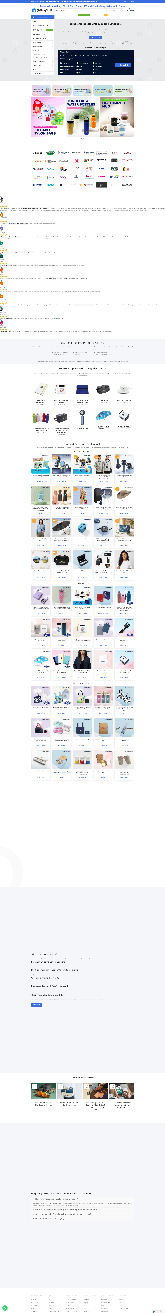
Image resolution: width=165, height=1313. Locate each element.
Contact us (38, 481)
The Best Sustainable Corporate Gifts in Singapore (121, 1105)
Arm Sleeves (65, 69)
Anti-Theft (98, 63)
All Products (65, 63)
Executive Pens (105, 1302)
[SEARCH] (122, 10)
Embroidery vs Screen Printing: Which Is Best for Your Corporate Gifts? (95, 1106)
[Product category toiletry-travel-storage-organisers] (61, 422)
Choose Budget (65, 52)
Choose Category (66, 59)
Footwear (86, 1311)
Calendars (104, 1299)
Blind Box (51, 1305)
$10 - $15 (86, 56)
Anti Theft (34, 1299)
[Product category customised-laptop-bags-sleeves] (82, 393)
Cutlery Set (34, 1308)
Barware (97, 69)
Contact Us (36, 1004)
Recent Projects (123, 1305)
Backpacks (51, 1302)
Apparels (86, 1299)
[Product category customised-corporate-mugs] (124, 392)
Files (102, 1305)
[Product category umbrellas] (103, 419)
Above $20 (105, 56)
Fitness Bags (34, 1311)
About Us (121, 1299)
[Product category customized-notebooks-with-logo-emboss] (40, 393)
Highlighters (104, 1308)
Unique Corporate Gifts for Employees (69, 1103)
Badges (80, 69)
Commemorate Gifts (54, 1311)
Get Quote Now (95, 37)
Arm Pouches (98, 66)
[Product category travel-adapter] (124, 418)
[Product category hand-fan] (82, 420)
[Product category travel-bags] (103, 392)
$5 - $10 (77, 56)
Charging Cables (70, 1302)
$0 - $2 (62, 56)
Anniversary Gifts (83, 63)
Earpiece (68, 1305)
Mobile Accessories (71, 1311)
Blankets (64, 72)
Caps (85, 1308)
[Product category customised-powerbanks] (61, 393)
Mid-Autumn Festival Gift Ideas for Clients (43, 1103)
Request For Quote (124, 1308)
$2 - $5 (70, 56)
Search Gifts (124, 65)
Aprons (80, 66)
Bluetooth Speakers (100, 72)
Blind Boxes (81, 72)
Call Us (132, 1)
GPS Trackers (70, 1308)
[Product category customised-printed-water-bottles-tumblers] (40, 421)
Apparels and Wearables (68, 66)
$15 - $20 (95, 56)
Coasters (51, 1308)
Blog (120, 1311)
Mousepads (104, 1311)
